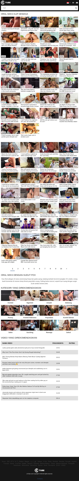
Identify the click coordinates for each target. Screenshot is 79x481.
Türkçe (53, 463)
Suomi (4, 461)
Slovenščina (25, 465)
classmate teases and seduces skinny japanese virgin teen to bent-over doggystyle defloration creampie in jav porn (24, 393)
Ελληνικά (36, 463)
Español (74, 461)
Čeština (21, 461)
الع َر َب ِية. (33, 461)
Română (55, 461)
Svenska (61, 461)
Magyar (27, 461)
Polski (50, 461)
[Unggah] (77, 2)
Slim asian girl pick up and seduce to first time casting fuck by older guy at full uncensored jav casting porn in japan (24, 381)
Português (71, 463)
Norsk (45, 465)
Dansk (12, 463)
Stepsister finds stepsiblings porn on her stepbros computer (20, 398)
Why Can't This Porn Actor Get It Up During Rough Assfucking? (21, 352)
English (24, 463)
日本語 (63, 465)
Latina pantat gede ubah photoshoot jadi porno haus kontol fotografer (23, 348)
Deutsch (29, 463)
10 (61, 269)
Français (6, 463)
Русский (67, 461)
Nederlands (17, 465)
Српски (40, 465)
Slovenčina (33, 465)
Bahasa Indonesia (61, 463)
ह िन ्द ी (14, 461)
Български (51, 465)
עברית (45, 461)
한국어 (58, 465)
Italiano (40, 461)
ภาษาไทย (18, 463)
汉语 (8, 461)
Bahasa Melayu (45, 463)
